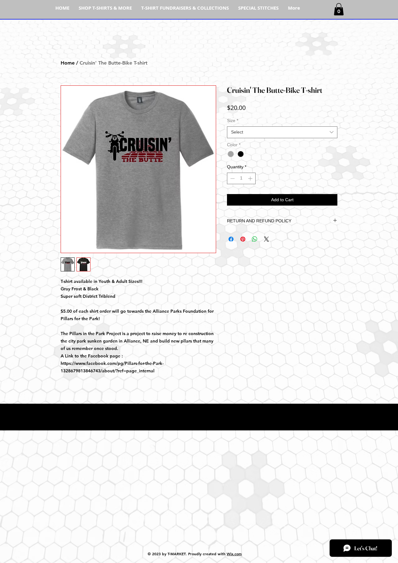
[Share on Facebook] (231, 239)
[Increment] (251, 178)
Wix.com (234, 553)
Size (232, 120)
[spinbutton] (241, 178)
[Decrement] (232, 178)
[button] (339, 9)
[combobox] (282, 132)
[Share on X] (266, 239)
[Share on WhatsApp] (254, 239)
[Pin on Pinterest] (243, 239)
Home (68, 63)
